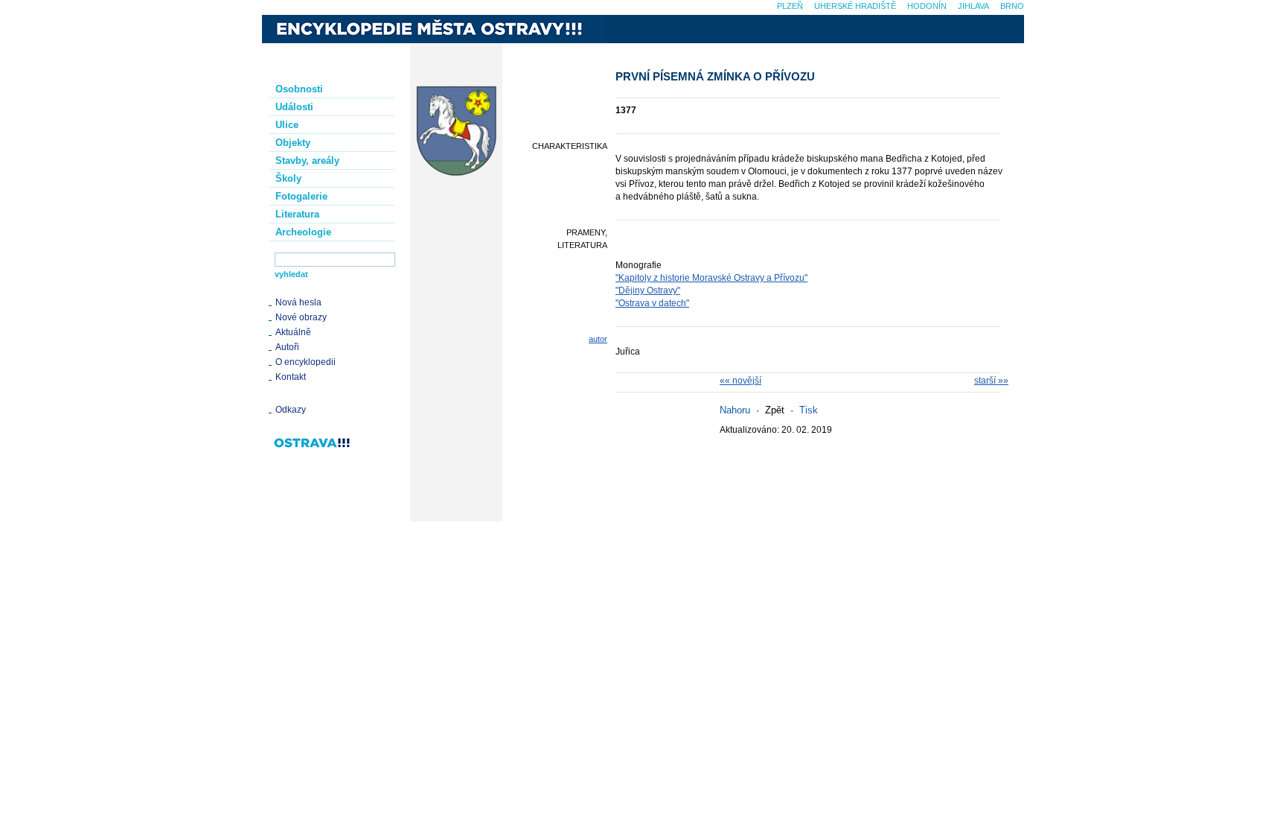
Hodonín (927, 5)
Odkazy (290, 409)
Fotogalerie (301, 196)
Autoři (287, 347)
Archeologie (303, 232)
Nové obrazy (301, 317)
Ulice (286, 124)
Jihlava (973, 5)
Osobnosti (299, 89)
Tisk (808, 410)
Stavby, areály (307, 160)
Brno (1012, 5)
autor (598, 338)
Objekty (292, 142)
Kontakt (290, 377)
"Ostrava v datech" (652, 303)
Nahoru (735, 410)
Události (294, 106)
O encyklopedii (305, 362)
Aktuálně (293, 332)
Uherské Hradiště (855, 5)
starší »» (991, 380)
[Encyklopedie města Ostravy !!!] (434, 29)
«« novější (740, 380)
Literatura (297, 214)
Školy (288, 178)
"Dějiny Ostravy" (647, 290)
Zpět (774, 410)
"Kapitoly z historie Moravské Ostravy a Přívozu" (711, 278)
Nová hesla (298, 302)
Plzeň (790, 5)
